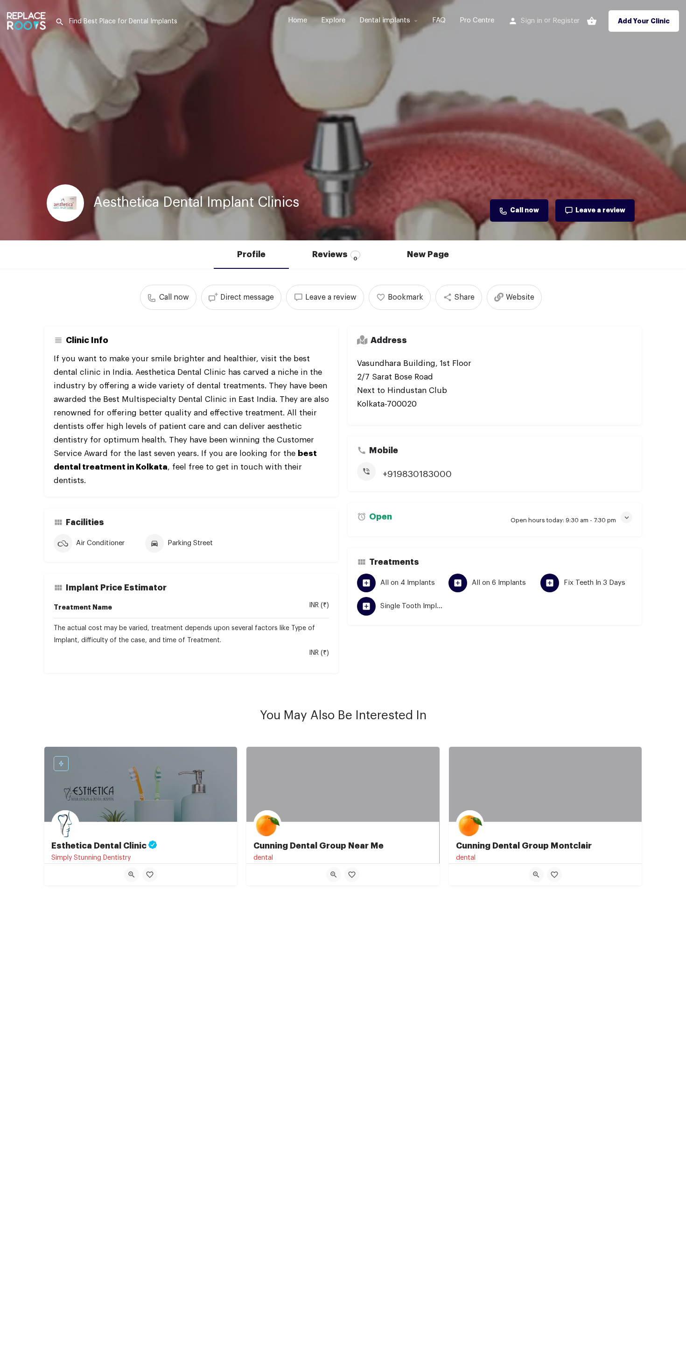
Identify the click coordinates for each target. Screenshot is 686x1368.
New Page (428, 254)
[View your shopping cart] (592, 21)
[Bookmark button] (149, 874)
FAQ (439, 20)
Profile (251, 254)
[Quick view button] (131, 874)
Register (566, 20)
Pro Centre (477, 20)
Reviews (334, 255)
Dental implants (384, 20)
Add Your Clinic (644, 21)
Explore (333, 20)
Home (297, 20)
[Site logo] (27, 19)
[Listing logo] (65, 203)
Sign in (531, 20)
